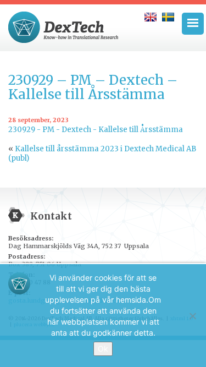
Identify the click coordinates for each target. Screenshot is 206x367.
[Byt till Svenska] (168, 17)
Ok (103, 348)
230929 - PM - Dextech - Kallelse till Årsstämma (95, 129)
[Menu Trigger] (193, 24)
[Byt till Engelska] (150, 17)
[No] (192, 315)
